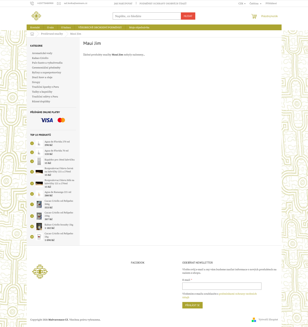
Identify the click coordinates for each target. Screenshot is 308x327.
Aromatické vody (42, 53)
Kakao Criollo (40, 58)
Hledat (188, 16)
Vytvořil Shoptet (268, 319)
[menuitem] (35, 27)
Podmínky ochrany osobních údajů (163, 3)
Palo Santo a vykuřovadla (47, 62)
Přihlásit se (192, 305)
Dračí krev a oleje (42, 77)
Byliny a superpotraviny (46, 72)
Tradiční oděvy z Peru (45, 96)
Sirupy (36, 82)
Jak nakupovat (123, 3)
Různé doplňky (41, 101)
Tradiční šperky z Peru (45, 87)
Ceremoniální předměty (46, 67)
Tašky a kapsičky (42, 91)
